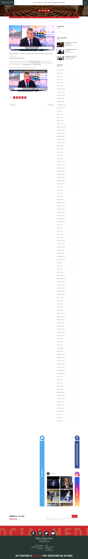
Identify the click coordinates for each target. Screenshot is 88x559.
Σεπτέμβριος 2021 (61, 256)
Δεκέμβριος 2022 (61, 209)
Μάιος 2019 (59, 345)
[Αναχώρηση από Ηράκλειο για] (53, 495)
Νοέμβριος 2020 (60, 288)
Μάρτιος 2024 (60, 161)
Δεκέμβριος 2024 (61, 133)
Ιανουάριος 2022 (60, 243)
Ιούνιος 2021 (60, 266)
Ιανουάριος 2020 (60, 319)
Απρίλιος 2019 (60, 348)
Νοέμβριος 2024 (60, 136)
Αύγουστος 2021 (60, 259)
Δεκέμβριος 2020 (61, 284)
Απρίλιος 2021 (60, 272)
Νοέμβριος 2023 (60, 174)
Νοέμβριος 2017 (60, 401)
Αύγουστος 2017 (60, 411)
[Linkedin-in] (42, 10)
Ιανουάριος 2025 (60, 130)
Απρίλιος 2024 (60, 158)
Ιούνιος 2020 (60, 303)
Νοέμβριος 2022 (60, 212)
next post (50, 104)
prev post (13, 104)
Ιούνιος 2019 (60, 341)
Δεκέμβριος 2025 (61, 95)
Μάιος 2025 (59, 117)
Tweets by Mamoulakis (16, 436)
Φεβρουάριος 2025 (61, 126)
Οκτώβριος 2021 (60, 253)
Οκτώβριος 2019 (60, 329)
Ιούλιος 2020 (60, 300)
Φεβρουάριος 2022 (61, 240)
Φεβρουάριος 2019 (61, 354)
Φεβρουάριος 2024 (61, 164)
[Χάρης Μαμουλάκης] (7, 2)
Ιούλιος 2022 (60, 224)
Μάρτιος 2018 (60, 389)
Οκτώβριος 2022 (60, 215)
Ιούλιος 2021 (60, 262)
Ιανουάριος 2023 (60, 205)
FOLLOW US (42, 474)
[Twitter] (45, 10)
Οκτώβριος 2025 (60, 101)
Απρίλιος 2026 (60, 82)
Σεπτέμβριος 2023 (61, 180)
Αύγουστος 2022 (60, 221)
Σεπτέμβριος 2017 (61, 408)
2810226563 (40, 548)
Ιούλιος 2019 (60, 338)
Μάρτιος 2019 (60, 351)
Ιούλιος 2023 (60, 187)
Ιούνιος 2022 (60, 228)
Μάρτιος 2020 (60, 313)
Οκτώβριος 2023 (60, 177)
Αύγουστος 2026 (60, 70)
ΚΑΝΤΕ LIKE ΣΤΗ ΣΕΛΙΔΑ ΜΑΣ (77, 454)
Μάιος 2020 (59, 307)
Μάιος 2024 (59, 155)
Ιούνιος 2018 (60, 379)
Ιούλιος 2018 (60, 376)
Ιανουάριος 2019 (60, 357)
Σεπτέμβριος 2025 (61, 104)
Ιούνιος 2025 (60, 114)
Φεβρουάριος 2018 (61, 392)
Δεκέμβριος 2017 (61, 398)
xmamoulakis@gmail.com (44, 541)
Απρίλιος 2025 (60, 120)
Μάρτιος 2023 (60, 199)
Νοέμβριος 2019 (60, 326)
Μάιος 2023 (59, 193)
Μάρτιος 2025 (60, 123)
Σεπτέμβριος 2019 (61, 332)
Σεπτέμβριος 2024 (61, 142)
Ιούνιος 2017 (60, 417)
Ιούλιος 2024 (60, 149)
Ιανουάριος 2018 (60, 395)
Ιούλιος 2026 (60, 73)
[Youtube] (48, 10)
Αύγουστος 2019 (60, 335)
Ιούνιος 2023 (60, 190)
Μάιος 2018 (59, 382)
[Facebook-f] (39, 10)
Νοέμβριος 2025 (60, 98)
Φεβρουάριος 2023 (61, 202)
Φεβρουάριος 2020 (61, 316)
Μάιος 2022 (59, 231)
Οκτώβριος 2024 (60, 139)
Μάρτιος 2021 (60, 275)
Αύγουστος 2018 (60, 373)
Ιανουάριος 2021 (60, 281)
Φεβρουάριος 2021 (61, 278)
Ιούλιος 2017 (60, 414)
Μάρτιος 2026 (60, 85)
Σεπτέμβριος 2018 (61, 370)
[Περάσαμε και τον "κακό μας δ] (66, 495)
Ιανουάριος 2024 (60, 168)
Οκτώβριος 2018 (60, 367)
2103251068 (48, 548)
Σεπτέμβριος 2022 (61, 218)
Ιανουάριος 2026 (60, 92)
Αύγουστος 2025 (60, 108)
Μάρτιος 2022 (60, 237)
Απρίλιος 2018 (60, 386)
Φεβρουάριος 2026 (61, 89)
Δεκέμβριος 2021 (61, 247)
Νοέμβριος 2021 (60, 250)
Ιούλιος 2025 (60, 111)
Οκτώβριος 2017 (60, 405)
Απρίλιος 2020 (60, 310)
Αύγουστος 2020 (60, 297)
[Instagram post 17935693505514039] (53, 482)
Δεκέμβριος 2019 (61, 322)
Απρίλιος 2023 (60, 196)
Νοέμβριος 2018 (60, 363)
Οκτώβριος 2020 (60, 291)
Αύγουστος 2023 (60, 183)
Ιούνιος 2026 (60, 76)
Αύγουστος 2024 (60, 145)
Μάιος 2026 (59, 79)
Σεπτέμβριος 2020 (61, 294)
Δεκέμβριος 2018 (61, 360)
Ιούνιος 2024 (60, 152)
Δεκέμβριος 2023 (61, 171)
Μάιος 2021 (59, 269)
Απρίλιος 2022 (60, 234)
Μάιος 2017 (59, 420)
